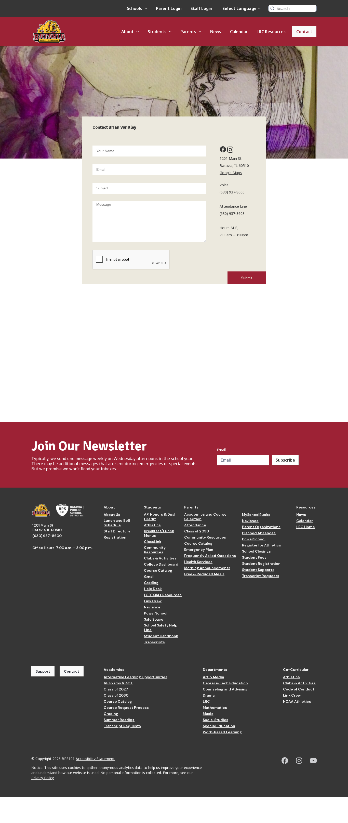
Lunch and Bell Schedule (117, 522)
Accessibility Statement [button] (95, 758)
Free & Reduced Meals (204, 574)
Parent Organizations (261, 527)
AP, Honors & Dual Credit (159, 516)
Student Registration (261, 563)
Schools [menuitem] (134, 8)
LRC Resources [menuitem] (271, 31)
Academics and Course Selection (205, 516)
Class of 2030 (196, 531)
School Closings (256, 551)
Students (152, 507)
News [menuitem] (215, 31)
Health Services (198, 561)
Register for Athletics (261, 545)
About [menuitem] (127, 31)
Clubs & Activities (160, 558)
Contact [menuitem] (304, 31)
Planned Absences (259, 533)
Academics (114, 669)
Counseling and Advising (225, 689)
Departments (215, 669)
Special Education (219, 726)
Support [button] (43, 671)
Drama (209, 695)
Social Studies (215, 719)
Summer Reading (119, 719)
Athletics (152, 525)
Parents (191, 507)
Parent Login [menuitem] (169, 8)
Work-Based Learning (222, 732)
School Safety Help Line (160, 627)
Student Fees (254, 557)
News (301, 514)
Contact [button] (71, 671)
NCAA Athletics (297, 701)
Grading (151, 582)
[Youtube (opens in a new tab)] (313, 760)
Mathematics (215, 707)
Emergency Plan (198, 549)
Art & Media (213, 677)
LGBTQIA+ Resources (163, 595)
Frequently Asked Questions (210, 555)
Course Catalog (158, 570)
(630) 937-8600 (47, 535)
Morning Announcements (207, 568)
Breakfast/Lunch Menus (159, 533)
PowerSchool (155, 613)
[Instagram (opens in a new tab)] (299, 760)
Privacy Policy (42, 777)
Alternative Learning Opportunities (135, 677)
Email (221, 450)
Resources (306, 507)
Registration (115, 537)
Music (208, 713)
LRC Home (305, 527)
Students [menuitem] (157, 31)
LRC (206, 701)
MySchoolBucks (256, 514)
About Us (112, 514)
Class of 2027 (116, 689)
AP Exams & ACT (118, 683)
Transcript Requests (260, 575)
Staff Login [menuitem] (201, 8)
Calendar (304, 520)
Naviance (152, 607)
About (109, 507)
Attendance (195, 525)
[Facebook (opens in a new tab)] (285, 760)
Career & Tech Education (225, 683)
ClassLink (152, 541)
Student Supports (258, 569)
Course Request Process (126, 707)
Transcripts (154, 642)
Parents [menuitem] (188, 31)
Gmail (149, 576)
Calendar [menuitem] (239, 31)
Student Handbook (161, 636)
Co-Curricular (296, 669)
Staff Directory (117, 531)
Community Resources (155, 549)
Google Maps (231, 172)
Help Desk (153, 588)
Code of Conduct (298, 689)
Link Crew (153, 601)
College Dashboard (161, 564)
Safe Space (153, 619)
